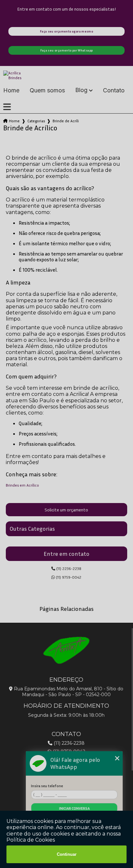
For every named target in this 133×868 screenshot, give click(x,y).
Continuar (67, 854)
